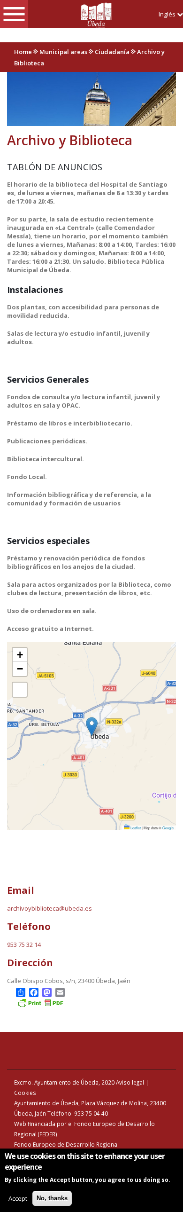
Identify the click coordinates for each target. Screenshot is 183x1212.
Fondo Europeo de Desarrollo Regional (66, 1144)
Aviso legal (130, 1082)
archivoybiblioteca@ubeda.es (49, 908)
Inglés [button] (168, 14)
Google (168, 827)
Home (23, 51)
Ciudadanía (112, 51)
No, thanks (52, 1198)
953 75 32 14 (24, 944)
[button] (92, 726)
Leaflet (135, 827)
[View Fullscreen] (20, 690)
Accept (17, 1198)
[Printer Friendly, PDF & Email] (40, 1002)
